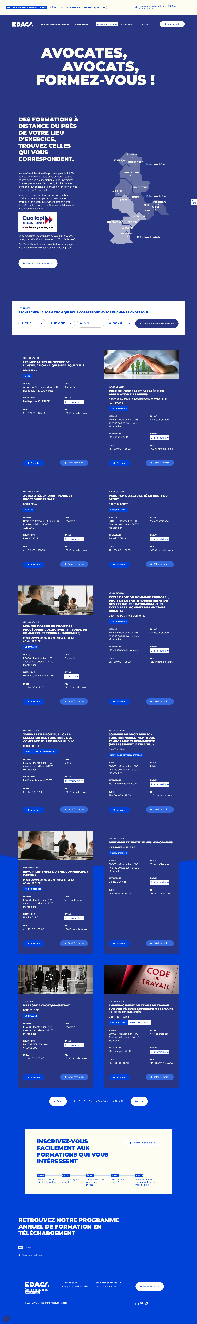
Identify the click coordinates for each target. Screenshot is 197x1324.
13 (122, 1101)
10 (104, 1101)
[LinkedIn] (137, 1303)
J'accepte (26, 1308)
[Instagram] (146, 1303)
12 (116, 1101)
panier (194, 202)
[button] (6, 1318)
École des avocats (22, 24)
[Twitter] (141, 1303)
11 (110, 1101)
